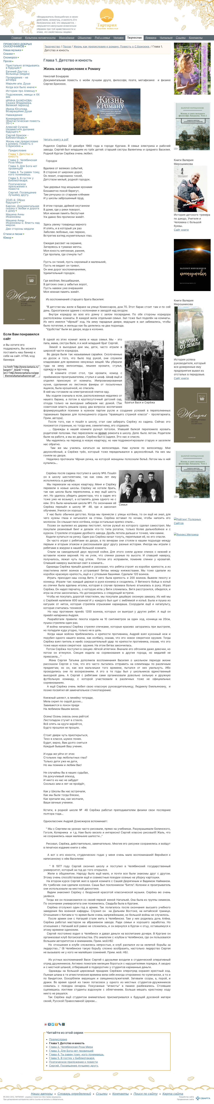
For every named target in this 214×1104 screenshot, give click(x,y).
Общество (84, 37)
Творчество (134, 37)
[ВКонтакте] (49, 1024)
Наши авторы (42, 1093)
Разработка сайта (186, 1097)
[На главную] (201, 4)
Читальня (166, 37)
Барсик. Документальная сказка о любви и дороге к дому (22, 208)
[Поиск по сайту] (210, 4)
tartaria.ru (48, 1099)
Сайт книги (181, 229)
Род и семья (102, 37)
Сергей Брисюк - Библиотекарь (17, 136)
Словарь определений (74, 1093)
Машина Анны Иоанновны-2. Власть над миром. (23, 223)
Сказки (8, 53)
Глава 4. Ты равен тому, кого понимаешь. (76, 1054)
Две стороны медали (20, 228)
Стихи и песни (12, 234)
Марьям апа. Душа (18, 83)
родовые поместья (33, 1097)
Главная (17, 37)
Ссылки (181, 37)
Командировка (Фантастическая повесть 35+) (23, 121)
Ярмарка (150, 37)
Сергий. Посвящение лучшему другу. (73, 1065)
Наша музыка (12, 50)
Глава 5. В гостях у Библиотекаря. (72, 1058)
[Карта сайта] (205, 4)
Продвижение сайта (185, 1099)
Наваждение (14, 115)
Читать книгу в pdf (55, 139)
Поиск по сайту (146, 1093)
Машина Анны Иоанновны (15, 215)
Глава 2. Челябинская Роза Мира (71, 1046)
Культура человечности (40, 37)
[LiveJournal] (60, 1024)
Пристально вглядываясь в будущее (22, 66)
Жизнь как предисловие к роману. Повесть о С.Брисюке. (112, 46)
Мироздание (66, 37)
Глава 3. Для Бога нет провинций (71, 1050)
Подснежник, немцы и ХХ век (22, 95)
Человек (118, 37)
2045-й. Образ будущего (15, 201)
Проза (67, 46)
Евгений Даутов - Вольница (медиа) (18, 72)
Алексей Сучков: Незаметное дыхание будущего (20, 129)
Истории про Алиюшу (20, 90)
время (102, 433)
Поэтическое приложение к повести (73, 1062)
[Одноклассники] (56, 1024)
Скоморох (10, 57)
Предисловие (58, 1039)
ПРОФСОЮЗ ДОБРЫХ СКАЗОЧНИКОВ (17, 45)
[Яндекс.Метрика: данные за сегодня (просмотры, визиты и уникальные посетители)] (186, 534)
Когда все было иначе (20, 87)
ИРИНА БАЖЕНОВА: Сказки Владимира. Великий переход (19, 103)
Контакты (196, 37)
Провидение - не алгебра (17, 78)
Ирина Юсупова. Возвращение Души (19, 110)
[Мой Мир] (63, 1024)
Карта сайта (173, 1093)
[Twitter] (53, 1024)
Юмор (7, 237)
